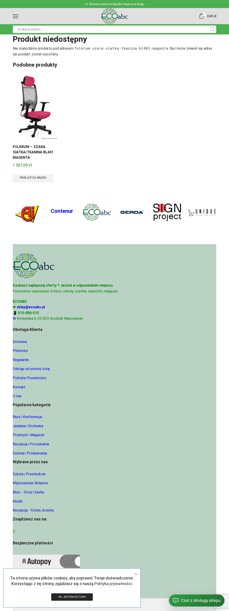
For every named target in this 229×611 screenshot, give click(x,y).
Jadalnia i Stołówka (28, 426)
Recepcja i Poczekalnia (31, 444)
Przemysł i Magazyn (28, 435)
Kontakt (19, 387)
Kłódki (18, 501)
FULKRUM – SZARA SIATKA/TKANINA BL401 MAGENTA (33, 152)
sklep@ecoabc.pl (31, 307)
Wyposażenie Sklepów (30, 483)
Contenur (62, 211)
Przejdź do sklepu (33, 177)
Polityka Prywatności (29, 378)
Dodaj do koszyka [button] (36, 109)
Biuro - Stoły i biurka (28, 492)
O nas (17, 396)
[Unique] (202, 212)
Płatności (20, 351)
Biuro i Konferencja (27, 417)
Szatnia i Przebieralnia (30, 453)
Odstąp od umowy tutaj (31, 369)
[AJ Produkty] (27, 212)
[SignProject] (167, 212)
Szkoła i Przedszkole (29, 474)
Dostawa (20, 342)
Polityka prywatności (113, 583)
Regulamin (21, 360)
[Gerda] (132, 212)
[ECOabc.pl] (97, 212)
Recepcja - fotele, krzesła (33, 510)
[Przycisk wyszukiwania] (212, 29)
